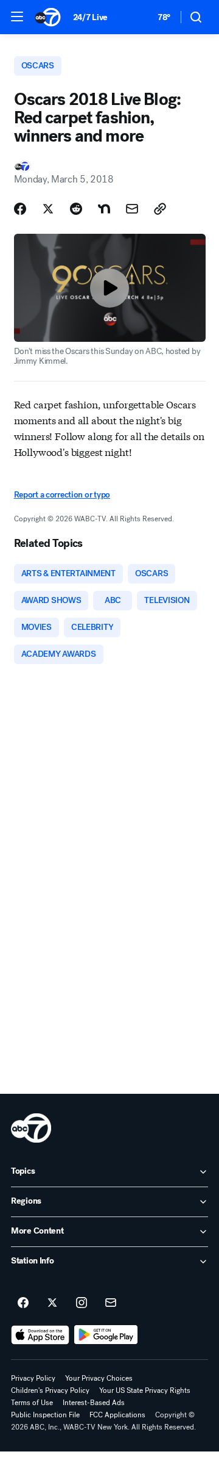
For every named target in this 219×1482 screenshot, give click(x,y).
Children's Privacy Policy (50, 1390)
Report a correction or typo (62, 495)
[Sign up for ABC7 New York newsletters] (111, 1303)
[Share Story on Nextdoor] (104, 208)
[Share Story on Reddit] (76, 208)
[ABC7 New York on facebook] (23, 1303)
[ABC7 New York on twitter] (52, 1303)
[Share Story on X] (48, 208)
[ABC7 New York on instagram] (81, 1303)
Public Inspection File (45, 1415)
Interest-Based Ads (94, 1402)
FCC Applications (117, 1415)
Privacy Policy (33, 1378)
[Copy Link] (160, 208)
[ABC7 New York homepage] (48, 17)
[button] (17, 16)
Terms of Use (32, 1402)
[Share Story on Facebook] (20, 208)
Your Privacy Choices (99, 1378)
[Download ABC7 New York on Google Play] (106, 1335)
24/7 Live (90, 17)
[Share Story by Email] (132, 208)
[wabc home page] (31, 1128)
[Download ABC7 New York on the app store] (40, 1335)
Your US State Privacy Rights (144, 1390)
